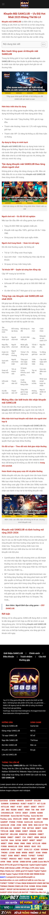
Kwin (2, 865)
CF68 (26, 886)
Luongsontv (11, 877)
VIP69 (9, 892)
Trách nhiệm (26, 656)
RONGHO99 (32, 883)
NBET (20, 859)
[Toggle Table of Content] (42, 44)
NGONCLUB (24, 889)
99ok (2, 868)
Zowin (40, 862)
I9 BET (19, 807)
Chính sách (34, 653)
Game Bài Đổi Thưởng (20, 816)
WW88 (3, 837)
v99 (22, 868)
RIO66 (38, 886)
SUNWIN (4, 804)
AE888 (40, 813)
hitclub (12, 868)
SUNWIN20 (14, 804)
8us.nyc (41, 880)
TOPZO (18, 813)
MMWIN (20, 801)
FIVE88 (12, 822)
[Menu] (3, 4)
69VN (39, 831)
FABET (4, 856)
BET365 (30, 828)
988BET (33, 889)
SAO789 (4, 840)
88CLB (43, 837)
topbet (32, 865)
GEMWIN (32, 834)
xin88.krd (23, 880)
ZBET (39, 819)
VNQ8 (23, 883)
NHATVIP (4, 834)
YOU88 (27, 859)
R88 (37, 810)
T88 (32, 810)
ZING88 (10, 886)
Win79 (46, 862)
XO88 (38, 853)
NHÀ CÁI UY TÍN (41, 825)
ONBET (41, 834)
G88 (31, 874)
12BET (20, 849)
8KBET (38, 828)
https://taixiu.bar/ (7, 871)
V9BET (30, 837)
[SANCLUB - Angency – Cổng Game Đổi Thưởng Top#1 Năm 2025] (24, 4)
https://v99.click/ (32, 868)
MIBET (21, 810)
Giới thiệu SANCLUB (13, 653)
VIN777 (41, 807)
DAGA (13, 849)
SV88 (10, 856)
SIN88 (25, 819)
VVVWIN (44, 849)
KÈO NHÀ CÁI (6, 828)
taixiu (42, 868)
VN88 (27, 810)
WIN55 (27, 846)
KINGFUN (23, 834)
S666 (11, 840)
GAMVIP (28, 801)
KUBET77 (32, 804)
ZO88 (12, 825)
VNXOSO (13, 859)
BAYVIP (25, 892)
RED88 (13, 810)
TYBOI (32, 892)
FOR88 (4, 846)
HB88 (36, 837)
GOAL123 (28, 849)
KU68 (42, 874)
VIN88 (45, 819)
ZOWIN (33, 813)
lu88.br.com (33, 880)
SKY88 (32, 819)
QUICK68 (4, 801)
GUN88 (40, 889)
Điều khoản (8, 656)
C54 (24, 837)
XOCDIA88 (4, 816)
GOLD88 (37, 801)
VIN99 (39, 883)
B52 (39, 846)
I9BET (12, 807)
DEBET (26, 807)
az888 (34, 862)
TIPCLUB (4, 831)
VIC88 (2, 874)
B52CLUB (17, 819)
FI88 (24, 828)
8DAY (33, 846)
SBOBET (17, 828)
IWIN (25, 825)
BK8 (7, 810)
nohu (10, 819)
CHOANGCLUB (7, 813)
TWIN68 (3, 886)
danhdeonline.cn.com (9, 880)
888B (12, 831)
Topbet (37, 871)
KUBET (24, 804)
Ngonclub (24, 865)
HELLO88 (14, 834)
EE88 (21, 846)
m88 (7, 868)
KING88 (32, 831)
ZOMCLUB (18, 886)
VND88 (36, 874)
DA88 (44, 828)
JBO (3, 810)
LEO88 (12, 853)
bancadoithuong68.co (26, 877)
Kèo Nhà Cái (40, 892)
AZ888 (36, 849)
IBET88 (46, 883)
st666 (17, 871)
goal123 (16, 865)
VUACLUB (17, 892)
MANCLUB (12, 846)
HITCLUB (5, 807)
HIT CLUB (41, 804)
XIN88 (18, 831)
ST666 (18, 883)
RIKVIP (10, 889)
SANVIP (3, 892)
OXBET (25, 831)
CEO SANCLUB (8, 778)
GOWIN (12, 801)
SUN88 (32, 886)
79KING (4, 853)
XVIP (43, 810)
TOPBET (31, 856)
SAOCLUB (28, 822)
